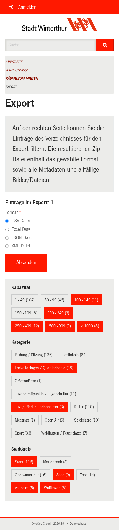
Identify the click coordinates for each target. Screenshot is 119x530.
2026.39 (59, 524)
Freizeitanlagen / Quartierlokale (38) (44, 368)
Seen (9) (63, 475)
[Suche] (105, 45)
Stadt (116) (24, 462)
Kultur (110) (84, 407)
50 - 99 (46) (54, 300)
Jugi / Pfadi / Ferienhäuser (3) (39, 407)
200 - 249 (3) (58, 313)
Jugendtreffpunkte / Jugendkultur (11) (45, 394)
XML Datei (21, 246)
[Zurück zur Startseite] (59, 26)
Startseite (13, 62)
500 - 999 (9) (60, 326)
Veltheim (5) (24, 488)
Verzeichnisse (17, 70)
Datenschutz (78, 524)
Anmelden (27, 7)
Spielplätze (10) (86, 420)
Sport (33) (23, 433)
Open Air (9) (54, 420)
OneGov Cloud (42, 524)
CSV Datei (21, 220)
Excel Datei (21, 229)
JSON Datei (22, 237)
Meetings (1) (25, 420)
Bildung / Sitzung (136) (34, 355)
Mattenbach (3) (55, 462)
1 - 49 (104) (25, 300)
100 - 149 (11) (86, 300)
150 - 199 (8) (26, 313)
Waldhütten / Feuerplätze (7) (64, 433)
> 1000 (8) (90, 326)
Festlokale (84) (75, 355)
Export (11, 87)
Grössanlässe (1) (28, 381)
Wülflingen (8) (55, 488)
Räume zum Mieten (21, 79)
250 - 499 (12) (27, 326)
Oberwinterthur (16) (30, 475)
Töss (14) (87, 475)
